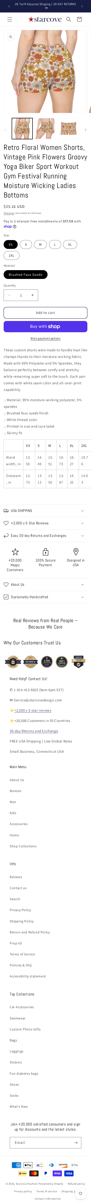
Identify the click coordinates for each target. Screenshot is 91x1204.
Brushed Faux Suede (25, 274)
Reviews (16, 877)
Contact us (18, 888)
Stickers (16, 1062)
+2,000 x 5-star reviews (33, 710)
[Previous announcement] (9, 6)
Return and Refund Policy (30, 932)
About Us (17, 780)
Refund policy (76, 1183)
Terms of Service (22, 954)
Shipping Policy (22, 921)
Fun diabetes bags (24, 1073)
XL (70, 244)
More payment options (45, 338)
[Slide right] (85, 129)
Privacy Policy (20, 910)
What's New (19, 1106)
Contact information (48, 1198)
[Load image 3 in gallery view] (68, 128)
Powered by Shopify (51, 1183)
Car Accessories (22, 1007)
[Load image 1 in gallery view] (22, 128)
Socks (14, 1095)
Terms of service (46, 1191)
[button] (9, 19)
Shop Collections (23, 846)
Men (13, 802)
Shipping (9, 213)
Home (14, 835)
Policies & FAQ (21, 965)
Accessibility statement (28, 976)
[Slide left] (5, 129)
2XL (12, 255)
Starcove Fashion (27, 1183)
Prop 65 (16, 943)
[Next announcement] (82, 6)
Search (15, 899)
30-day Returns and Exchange (34, 731)
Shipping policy (71, 1191)
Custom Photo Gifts (25, 1029)
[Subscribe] (75, 1143)
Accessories (19, 824)
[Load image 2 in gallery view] (45, 128)
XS (11, 244)
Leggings (17, 1051)
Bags (13, 1040)
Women (16, 791)
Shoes (14, 1084)
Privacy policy (23, 1191)
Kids (13, 813)
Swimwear (18, 1018)
